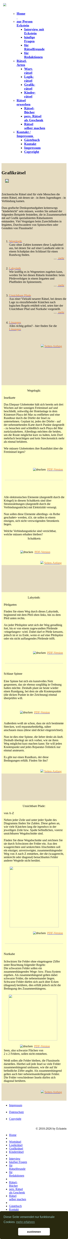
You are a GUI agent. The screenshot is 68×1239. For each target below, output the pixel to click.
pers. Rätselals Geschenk (33, 118)
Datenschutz (16, 1112)
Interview (14, 1158)
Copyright (31, 152)
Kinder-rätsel (30, 94)
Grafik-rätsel (29, 86)
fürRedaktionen (33, 55)
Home (12, 1135)
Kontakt (30, 144)
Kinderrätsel (16, 1151)
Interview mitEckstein (34, 31)
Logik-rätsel (29, 79)
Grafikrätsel (16, 1148)
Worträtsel (15, 1141)
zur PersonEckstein (24, 23)
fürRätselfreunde (34, 47)
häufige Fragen (18, 1162)
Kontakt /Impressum (25, 134)
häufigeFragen (29, 39)
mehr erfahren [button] (25, 1222)
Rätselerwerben (23, 102)
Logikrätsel (15, 1145)
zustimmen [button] (34, 1231)
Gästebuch (32, 140)
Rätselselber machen (34, 126)
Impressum (32, 148)
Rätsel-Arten (22, 63)
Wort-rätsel (28, 71)
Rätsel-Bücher (29, 110)
